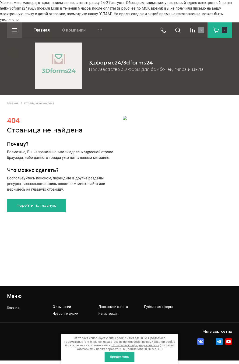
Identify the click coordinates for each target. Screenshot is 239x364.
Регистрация (108, 313)
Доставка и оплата (113, 307)
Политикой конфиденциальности (135, 345)
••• (100, 30)
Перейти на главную (36, 205)
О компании (74, 30)
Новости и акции (65, 313)
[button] (14, 30)
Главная (42, 30)
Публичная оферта (158, 307)
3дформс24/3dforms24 (121, 63)
